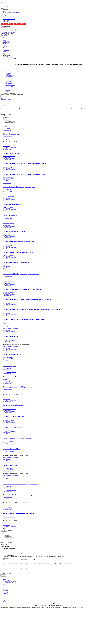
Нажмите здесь (6, 21)
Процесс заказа (6, 580)
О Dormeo (5, 591)
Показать (2, 125)
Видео (4, 601)
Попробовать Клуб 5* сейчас (9, 19)
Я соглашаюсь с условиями (6, 99)
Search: (1, 29)
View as (2, 128)
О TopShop (5, 590)
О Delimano (5, 592)
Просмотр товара (6, 146)
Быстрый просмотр (7, 130)
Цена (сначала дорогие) (9, 122)
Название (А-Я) (7, 118)
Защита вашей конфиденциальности (10, 583)
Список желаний (4, 32)
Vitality (8, 91)
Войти (4, 11)
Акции (4, 43)
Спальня (5, 38)
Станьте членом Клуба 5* (11, 58)
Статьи (4, 597)
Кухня (4, 40)
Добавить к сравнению (11, 147)
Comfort (8, 90)
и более (10, 86)
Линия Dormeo (7, 87)
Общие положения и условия (9, 582)
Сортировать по (3, 114)
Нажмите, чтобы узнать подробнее (10, 143)
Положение (7, 117)
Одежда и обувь (6, 41)
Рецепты (5, 600)
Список (8, 128)
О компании (5, 589)
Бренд (5, 80)
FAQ (4, 584)
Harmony (8, 88)
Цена (5, 82)
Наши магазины (11, 32)
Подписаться (3, 575)
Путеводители (6, 599)
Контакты (5, 579)
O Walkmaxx (5, 593)
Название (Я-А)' (7, 120)
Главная (4, 69)
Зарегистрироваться (16, 12)
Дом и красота (6, 42)
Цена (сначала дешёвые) (9, 121)
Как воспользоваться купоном (9, 581)
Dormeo (8, 81)
